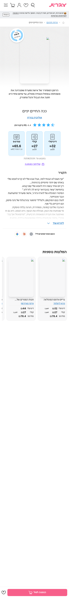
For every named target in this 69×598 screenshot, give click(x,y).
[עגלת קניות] (12, 5)
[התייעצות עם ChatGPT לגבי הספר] (31, 234)
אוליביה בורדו (34, 117)
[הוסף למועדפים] (4, 592)
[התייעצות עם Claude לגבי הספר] (24, 234)
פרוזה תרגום (52, 22)
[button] (5, 5)
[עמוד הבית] (63, 22)
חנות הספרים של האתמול (25, 299)
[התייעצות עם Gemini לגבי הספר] (17, 234)
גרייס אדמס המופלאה (54, 299)
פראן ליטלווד (59, 303)
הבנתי (6, 15)
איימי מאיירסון (27, 303)
